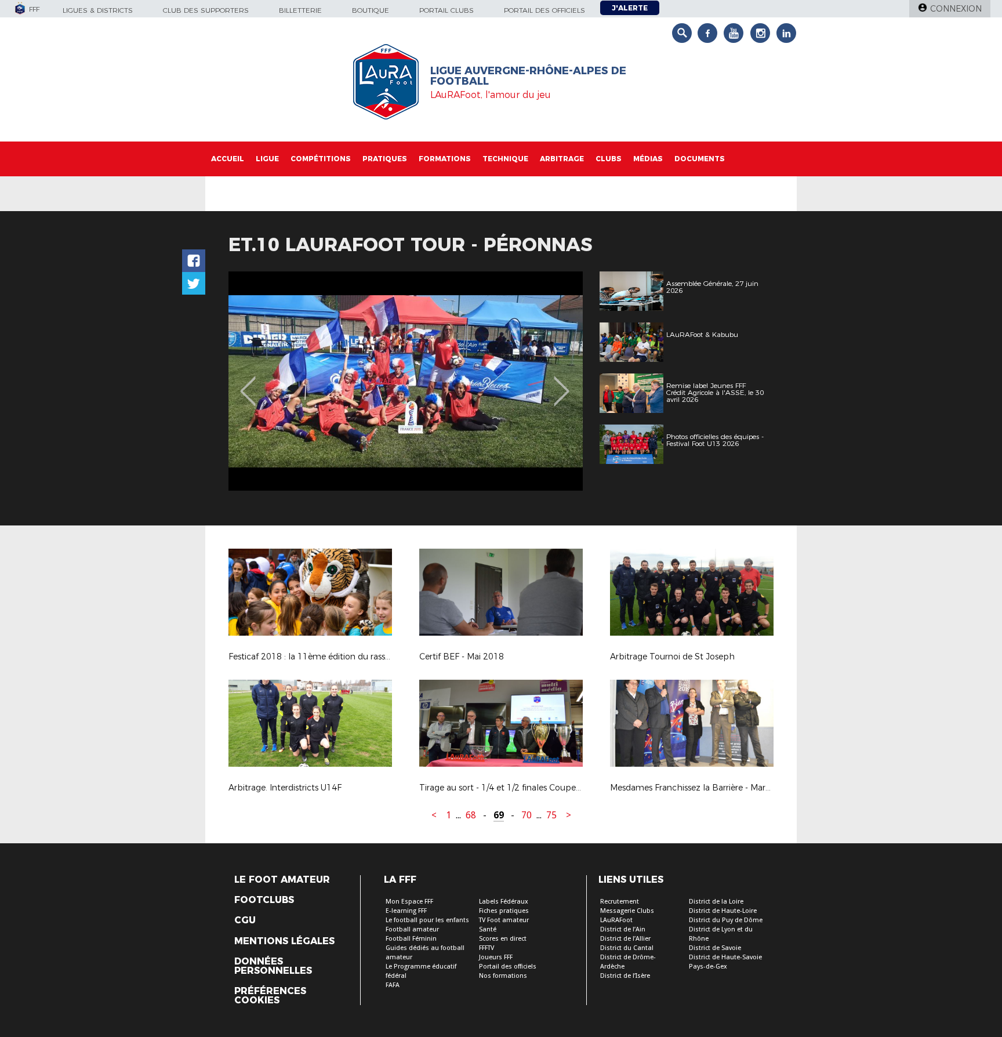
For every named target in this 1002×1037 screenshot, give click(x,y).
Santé (487, 929)
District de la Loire (716, 901)
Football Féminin (411, 938)
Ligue (267, 158)
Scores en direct (503, 938)
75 (551, 815)
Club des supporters (206, 10)
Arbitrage (562, 158)
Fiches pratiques (504, 911)
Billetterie (300, 10)
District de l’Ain (622, 929)
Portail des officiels (544, 10)
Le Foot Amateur (282, 879)
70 (526, 815)
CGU (245, 920)
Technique (505, 158)
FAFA (393, 985)
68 (471, 815)
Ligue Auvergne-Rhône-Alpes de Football (528, 76)
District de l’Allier (625, 938)
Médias (648, 158)
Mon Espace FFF (409, 901)
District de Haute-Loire (723, 911)
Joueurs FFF (496, 957)
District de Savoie (715, 948)
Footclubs (264, 900)
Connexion (956, 8)
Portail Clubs (446, 10)
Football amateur (412, 929)
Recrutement (619, 901)
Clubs (609, 158)
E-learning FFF (406, 911)
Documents (699, 158)
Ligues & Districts (98, 10)
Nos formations (503, 976)
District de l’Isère (625, 976)
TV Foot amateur (504, 920)
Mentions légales (284, 941)
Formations (445, 158)
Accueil (227, 158)
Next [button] (561, 383)
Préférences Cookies (270, 996)
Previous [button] (248, 383)
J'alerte (630, 7)
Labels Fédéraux (503, 901)
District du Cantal (627, 948)
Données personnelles (273, 966)
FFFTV (486, 948)
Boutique (370, 10)
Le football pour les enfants (427, 920)
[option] (405, 381)
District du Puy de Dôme (726, 920)
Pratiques (384, 158)
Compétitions (321, 158)
